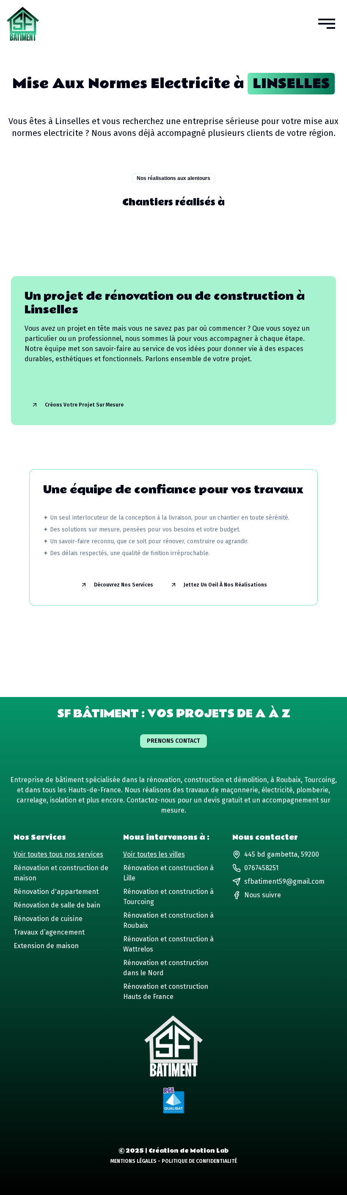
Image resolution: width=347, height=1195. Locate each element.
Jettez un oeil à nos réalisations (225, 585)
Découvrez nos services (123, 585)
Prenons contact (173, 740)
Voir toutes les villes (154, 854)
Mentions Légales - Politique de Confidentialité (173, 1161)
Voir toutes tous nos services (58, 854)
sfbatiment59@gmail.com (284, 881)
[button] (326, 23)
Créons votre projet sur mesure (84, 405)
